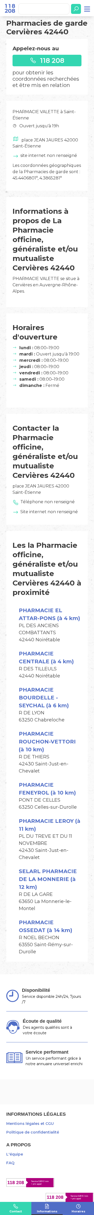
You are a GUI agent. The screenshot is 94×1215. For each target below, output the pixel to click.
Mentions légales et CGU (30, 1123)
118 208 (51, 60)
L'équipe (14, 1154)
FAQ (10, 1163)
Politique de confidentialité (32, 1132)
